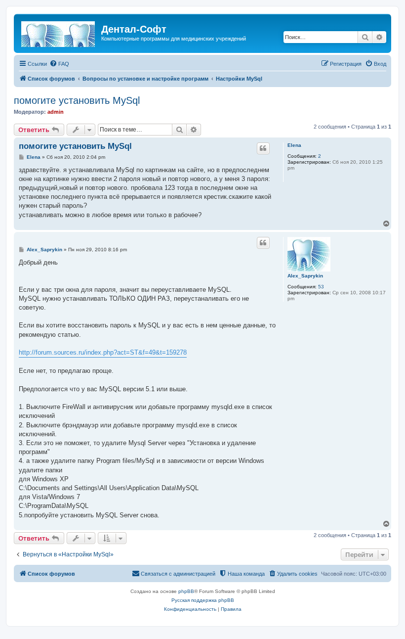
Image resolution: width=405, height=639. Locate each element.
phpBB (186, 591)
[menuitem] (59, 64)
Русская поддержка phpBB (202, 600)
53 (321, 286)
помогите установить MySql (77, 100)
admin (55, 112)
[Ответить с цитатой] (263, 148)
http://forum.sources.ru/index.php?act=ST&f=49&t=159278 (103, 352)
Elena (294, 145)
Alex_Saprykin (305, 275)
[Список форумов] (58, 32)
